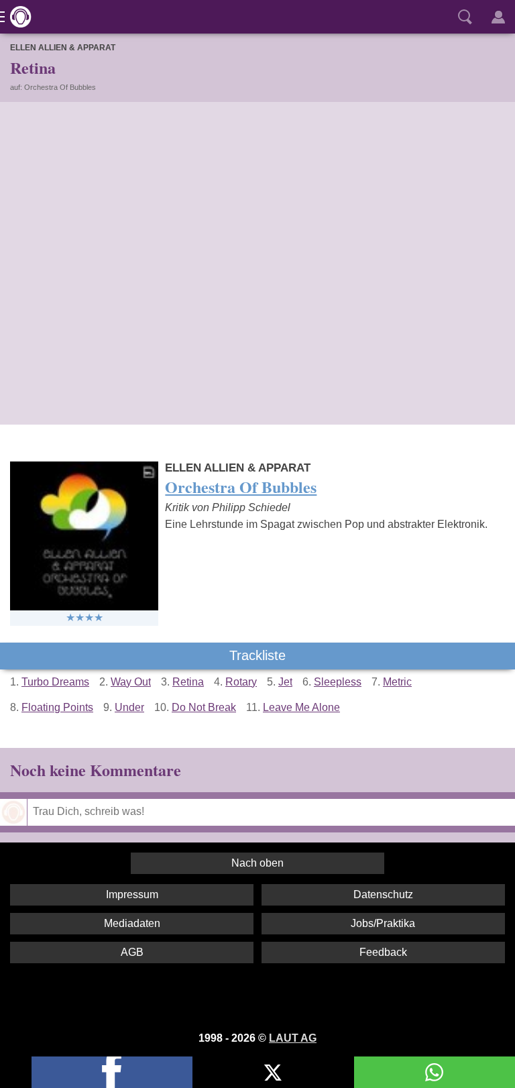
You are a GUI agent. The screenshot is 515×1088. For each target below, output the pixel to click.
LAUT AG (293, 1038)
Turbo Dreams (55, 682)
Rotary (241, 682)
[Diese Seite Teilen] (112, 1072)
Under (129, 707)
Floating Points (57, 707)
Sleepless (337, 682)
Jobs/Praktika (383, 923)
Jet (285, 682)
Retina (188, 682)
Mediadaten (132, 923)
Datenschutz (383, 894)
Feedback (383, 952)
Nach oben (257, 863)
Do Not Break (204, 707)
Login (498, 17)
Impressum (132, 894)
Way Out (131, 682)
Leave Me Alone (301, 707)
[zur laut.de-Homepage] (17, 17)
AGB (132, 952)
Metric (397, 682)
